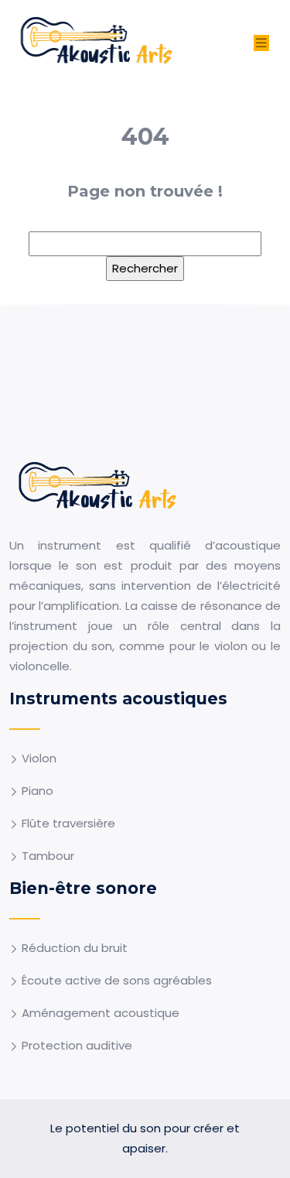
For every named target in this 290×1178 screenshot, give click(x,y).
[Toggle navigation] (261, 43)
